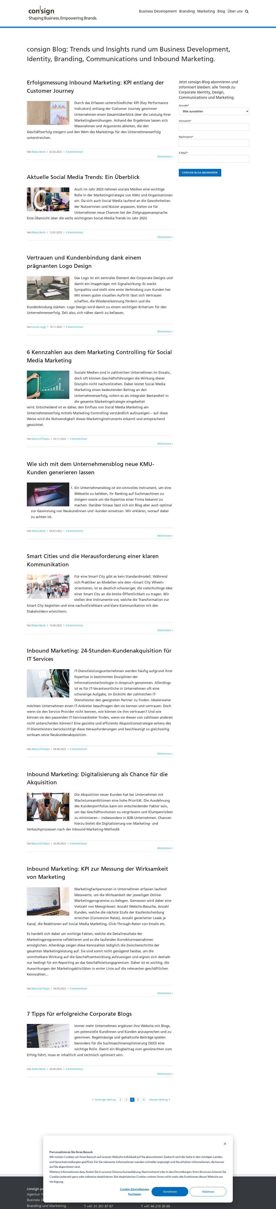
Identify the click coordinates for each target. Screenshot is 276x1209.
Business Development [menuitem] (158, 11)
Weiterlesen (164, 156)
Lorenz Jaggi (39, 327)
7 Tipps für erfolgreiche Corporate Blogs (79, 1014)
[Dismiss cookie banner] (225, 1144)
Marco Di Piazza (41, 438)
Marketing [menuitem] (206, 11)
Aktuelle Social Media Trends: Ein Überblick (83, 177)
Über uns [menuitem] (235, 11)
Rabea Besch (39, 151)
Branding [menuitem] (187, 11)
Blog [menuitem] (221, 11)
